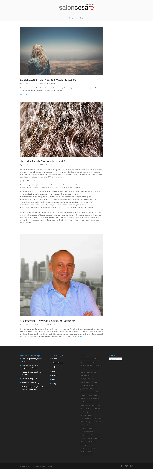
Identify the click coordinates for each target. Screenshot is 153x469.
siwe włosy (97, 422)
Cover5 (82, 372)
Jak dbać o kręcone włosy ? (31, 383)
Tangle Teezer (90, 441)
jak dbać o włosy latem (87, 385)
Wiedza (53, 379)
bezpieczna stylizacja (93, 359)
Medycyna (54, 359)
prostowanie (94, 412)
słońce (82, 441)
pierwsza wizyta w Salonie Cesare (90, 405)
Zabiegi (53, 384)
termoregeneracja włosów (88, 448)
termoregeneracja (85, 445)
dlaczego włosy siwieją (87, 379)
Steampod (90, 425)
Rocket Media (47, 466)
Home (71, 18)
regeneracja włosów (86, 415)
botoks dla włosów (86, 365)
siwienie (82, 425)
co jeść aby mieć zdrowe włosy (89, 369)
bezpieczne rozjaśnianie (87, 362)
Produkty (54, 375)
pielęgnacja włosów (93, 402)
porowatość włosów (86, 408)
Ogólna (53, 367)
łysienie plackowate (86, 455)
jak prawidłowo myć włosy (88, 389)
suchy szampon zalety (86, 435)
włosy (89, 451)
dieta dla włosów (85, 375)
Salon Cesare (80, 18)
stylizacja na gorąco (86, 428)
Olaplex (82, 402)
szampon (83, 438)
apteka (82, 359)
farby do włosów (85, 382)
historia (94, 382)
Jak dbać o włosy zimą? (29, 379)
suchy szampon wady (86, 432)
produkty (97, 408)
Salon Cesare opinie (86, 422)
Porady (53, 371)
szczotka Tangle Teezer (95, 438)
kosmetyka (83, 395)
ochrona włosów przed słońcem (89, 398)
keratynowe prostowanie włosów (90, 392)
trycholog (83, 451)
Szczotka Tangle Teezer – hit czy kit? (42, 161)
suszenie (98, 435)
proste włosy (84, 412)
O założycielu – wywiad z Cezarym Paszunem (48, 321)
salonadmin (26, 83)
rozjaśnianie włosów (86, 418)
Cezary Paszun (98, 365)
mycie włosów (93, 395)
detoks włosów (91, 372)
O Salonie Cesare (50, 83)
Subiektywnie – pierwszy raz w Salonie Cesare (48, 79)
